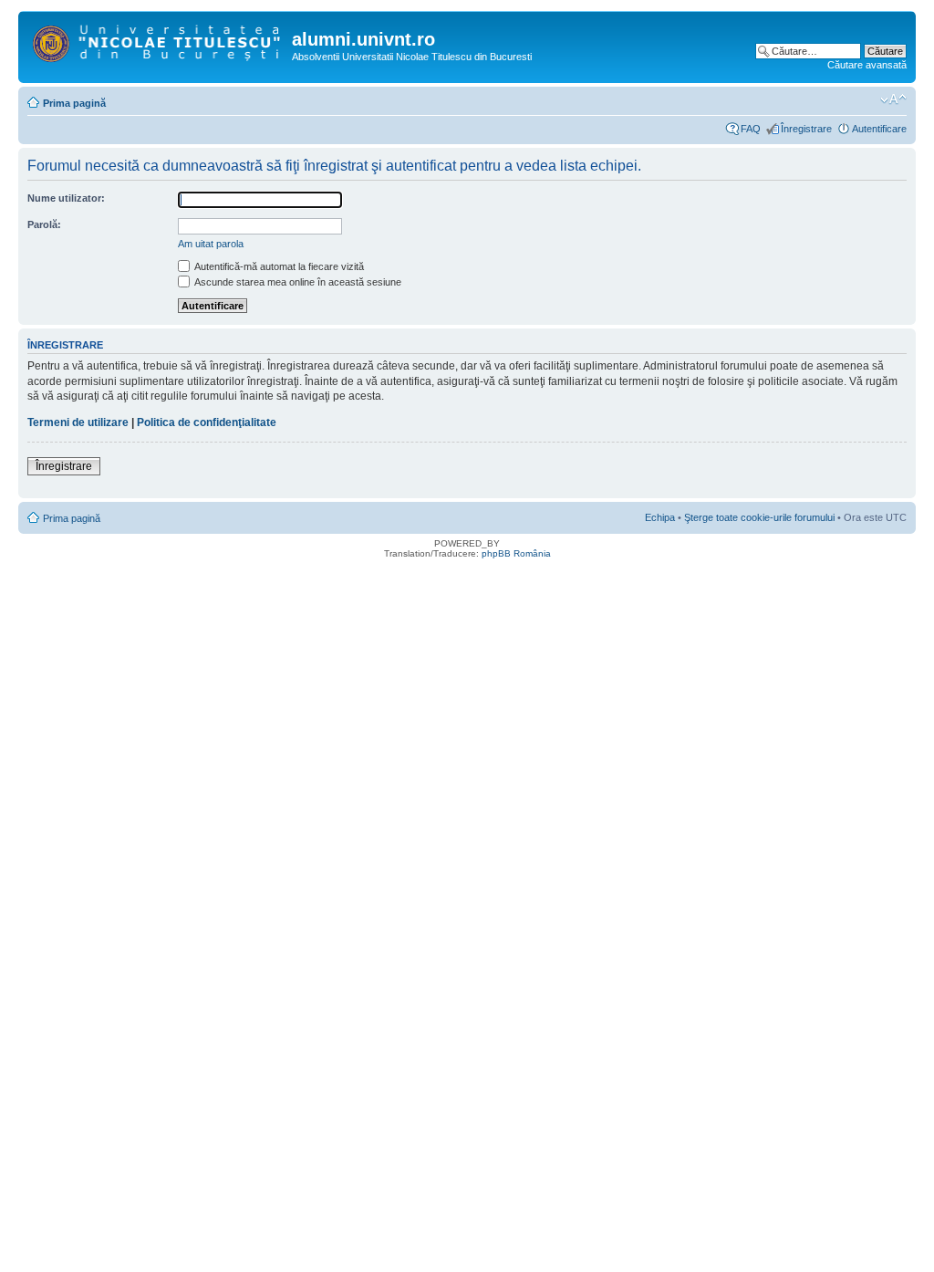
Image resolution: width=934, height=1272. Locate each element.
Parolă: (44, 224)
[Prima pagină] (157, 40)
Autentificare (879, 128)
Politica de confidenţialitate (206, 422)
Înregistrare (806, 128)
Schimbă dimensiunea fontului (893, 99)
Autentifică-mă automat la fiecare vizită (278, 266)
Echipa (660, 517)
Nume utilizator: (66, 198)
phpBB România (516, 553)
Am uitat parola (211, 243)
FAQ (751, 128)
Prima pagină (74, 103)
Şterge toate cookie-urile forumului (759, 517)
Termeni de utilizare (78, 422)
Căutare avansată (867, 64)
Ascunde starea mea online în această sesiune (296, 281)
